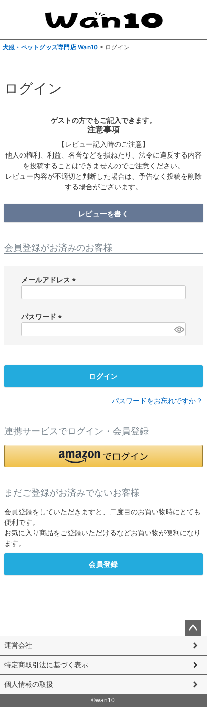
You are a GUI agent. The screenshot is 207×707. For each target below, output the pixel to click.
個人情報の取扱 (28, 684)
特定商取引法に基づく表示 (46, 665)
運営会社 (18, 645)
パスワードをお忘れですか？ (157, 401)
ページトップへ (193, 628)
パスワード (43, 316)
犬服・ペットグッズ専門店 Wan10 (50, 47)
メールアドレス (50, 280)
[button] (103, 456)
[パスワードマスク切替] (178, 329)
